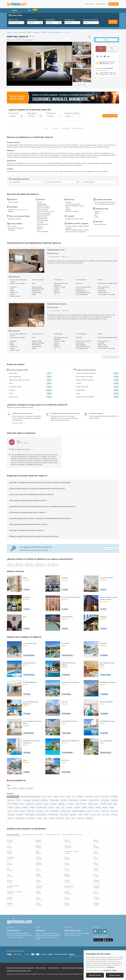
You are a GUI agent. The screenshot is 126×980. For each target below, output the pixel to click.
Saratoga (64, 578)
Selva (45, 818)
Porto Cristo (11, 814)
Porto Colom (114, 811)
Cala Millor (64, 800)
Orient (16, 811)
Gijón (95, 857)
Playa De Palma (65, 811)
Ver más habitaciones (111, 357)
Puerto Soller (63, 814)
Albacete (38, 840)
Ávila (8, 846)
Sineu (67, 818)
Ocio (29, 10)
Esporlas (17, 807)
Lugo (8, 874)
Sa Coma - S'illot (95, 814)
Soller (73, 818)
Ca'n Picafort (114, 796)
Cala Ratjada (83, 800)
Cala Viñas (114, 800)
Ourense (9, 880)
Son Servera (80, 818)
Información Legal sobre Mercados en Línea (19, 970)
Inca (63, 807)
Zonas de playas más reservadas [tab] (32, 834)
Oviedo (38, 880)
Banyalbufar (80, 796)
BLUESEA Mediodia (30, 682)
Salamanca (39, 886)
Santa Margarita (20, 818)
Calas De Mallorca (13, 804)
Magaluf (84, 807)
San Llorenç (105, 814)
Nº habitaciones (69, 19)
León (37, 869)
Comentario (112, 49)
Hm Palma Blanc (67, 617)
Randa (80, 814)
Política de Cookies (41, 968)
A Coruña (10, 840)
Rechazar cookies (95, 975)
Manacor (98, 807)
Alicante (66, 840)
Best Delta (103, 643)
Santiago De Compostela (14, 891)
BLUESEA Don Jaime (107, 721)
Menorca (22, 788)
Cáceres (9, 851)
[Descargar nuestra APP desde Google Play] (98, 940)
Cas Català (70, 804)
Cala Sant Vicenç (94, 800)
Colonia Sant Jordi (81, 804)
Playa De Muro (55, 811)
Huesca (95, 863)
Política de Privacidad (53, 968)
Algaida (56, 796)
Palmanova (40, 811)
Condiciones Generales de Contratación (72, 968)
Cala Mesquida (54, 800)
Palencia (67, 880)
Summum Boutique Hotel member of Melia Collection (108, 598)
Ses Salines (60, 818)
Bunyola (96, 796)
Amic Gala (65, 760)
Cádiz (37, 851)
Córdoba (38, 857)
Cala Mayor (44, 800)
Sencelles (52, 818)
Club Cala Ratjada (106, 741)
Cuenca (66, 857)
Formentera (30, 788)
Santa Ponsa (30, 818)
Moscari (10, 811)
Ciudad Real (11, 857)
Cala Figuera (26, 800)
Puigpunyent (72, 814)
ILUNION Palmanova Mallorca (68, 664)
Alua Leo (64, 702)
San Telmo (114, 814)
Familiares (54, 565)
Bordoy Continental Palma (70, 597)
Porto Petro (20, 814)
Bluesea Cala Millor (106, 702)
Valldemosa (89, 818)
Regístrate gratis (17, 423)
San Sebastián (69, 886)
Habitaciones (66, 128)
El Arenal (10, 807)
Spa (11, 565)
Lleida (66, 869)
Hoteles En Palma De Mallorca (50, 32)
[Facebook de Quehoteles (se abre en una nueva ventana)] (95, 931)
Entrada (32, 19)
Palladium (103, 617)
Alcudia (49, 796)
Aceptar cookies (114, 975)
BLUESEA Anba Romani (108, 682)
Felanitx (32, 807)
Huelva (66, 863)
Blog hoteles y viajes (72, 930)
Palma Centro (31, 811)
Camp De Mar (30, 804)
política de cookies (110, 970)
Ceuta (95, 851)
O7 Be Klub (65, 643)
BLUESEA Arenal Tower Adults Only (31, 742)
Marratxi (105, 807)
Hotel (46, 128)
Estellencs (25, 807)
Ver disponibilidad (110, 116)
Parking (30, 565)
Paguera (22, 811)
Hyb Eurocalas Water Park (70, 741)
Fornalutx (51, 807)
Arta (74, 796)
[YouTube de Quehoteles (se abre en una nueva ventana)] (105, 931)
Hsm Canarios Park (29, 643)
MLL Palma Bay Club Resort (107, 664)
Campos (46, 804)
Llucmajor (77, 807)
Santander (96, 886)
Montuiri (111, 807)
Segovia (38, 891)
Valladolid (10, 903)
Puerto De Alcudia (41, 814)
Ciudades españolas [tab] (13, 834)
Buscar (113, 22)
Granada (38, 863)
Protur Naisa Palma (106, 578)
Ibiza (9, 788)
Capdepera (62, 804)
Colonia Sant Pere (93, 804)
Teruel (38, 897)
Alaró (43, 796)
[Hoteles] (21, 4)
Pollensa (89, 811)
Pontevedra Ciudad (13, 886)
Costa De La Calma (106, 804)
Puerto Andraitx (29, 814)
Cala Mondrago (73, 800)
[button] (113, 4)
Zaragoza (96, 903)
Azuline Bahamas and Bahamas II (30, 703)
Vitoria (38, 903)
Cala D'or (18, 800)
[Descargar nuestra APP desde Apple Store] (108, 940)
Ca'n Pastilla (104, 796)
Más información (78, 128)
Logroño (96, 869)
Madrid (38, 874)
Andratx (62, 796)
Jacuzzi (20, 565)
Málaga (66, 874)
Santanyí (39, 818)
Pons (25, 617)
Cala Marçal (35, 800)
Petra (46, 811)
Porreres (96, 811)
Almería (95, 840)
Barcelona (67, 846)
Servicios (56, 128)
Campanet (39, 804)
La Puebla (69, 807)
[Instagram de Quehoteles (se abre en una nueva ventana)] (100, 931)
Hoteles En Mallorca (33, 32)
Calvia (22, 804)
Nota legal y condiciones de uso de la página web (20, 968)
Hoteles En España (19, 32)
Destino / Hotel (13, 19)
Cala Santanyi (105, 800)
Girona (9, 863)
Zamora (66, 903)
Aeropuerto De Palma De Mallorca (30, 796)
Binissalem (89, 796)
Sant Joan (10, 818)
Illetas (58, 807)
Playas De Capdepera (79, 811)
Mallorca (15, 788)
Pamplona (96, 880)
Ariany (68, 796)
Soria (95, 891)
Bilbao (95, 846)
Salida (50, 19)
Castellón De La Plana (71, 851)
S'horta (86, 814)
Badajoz (38, 846)
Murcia (95, 874)
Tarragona (10, 897)
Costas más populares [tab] (53, 834)
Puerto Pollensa (53, 814)
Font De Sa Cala (41, 807)
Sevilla (66, 891)
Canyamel (54, 804)
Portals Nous (105, 811)
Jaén (8, 869)
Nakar (25, 578)
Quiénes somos (13, 930)
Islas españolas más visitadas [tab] (72, 834)
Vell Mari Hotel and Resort (70, 682)
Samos (25, 760)
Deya (115, 804)
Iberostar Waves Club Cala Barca (32, 722)
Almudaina (26, 597)
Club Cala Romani (29, 663)
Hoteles (9, 32)
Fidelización (40, 930)
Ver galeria (82, 84)
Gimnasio (42, 565)
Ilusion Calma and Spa (69, 721)
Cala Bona (11, 800)
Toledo (66, 897)
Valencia (96, 897)
